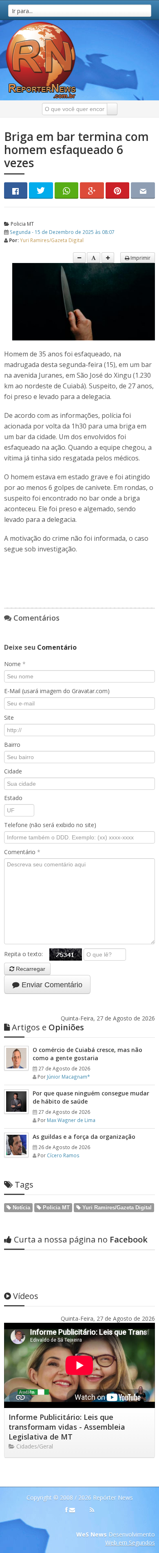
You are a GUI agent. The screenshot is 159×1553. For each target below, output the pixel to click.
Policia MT (21, 223)
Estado (13, 798)
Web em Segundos (130, 1542)
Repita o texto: (26, 954)
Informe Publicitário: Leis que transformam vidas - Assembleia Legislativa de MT (67, 1427)
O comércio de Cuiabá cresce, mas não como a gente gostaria (87, 1054)
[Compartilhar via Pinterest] (118, 190)
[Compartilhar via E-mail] (143, 190)
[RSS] (92, 1510)
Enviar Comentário (51, 985)
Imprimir (139, 257)
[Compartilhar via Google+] (92, 190)
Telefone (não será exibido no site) (50, 825)
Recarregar (29, 969)
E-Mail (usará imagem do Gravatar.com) (57, 691)
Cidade (13, 771)
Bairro (12, 744)
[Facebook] (66, 1510)
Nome (15, 664)
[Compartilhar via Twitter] (41, 190)
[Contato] (72, 1510)
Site (9, 717)
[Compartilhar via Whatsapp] (67, 190)
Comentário (22, 852)
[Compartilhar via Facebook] (15, 190)
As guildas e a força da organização (84, 1136)
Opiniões (48, 1027)
